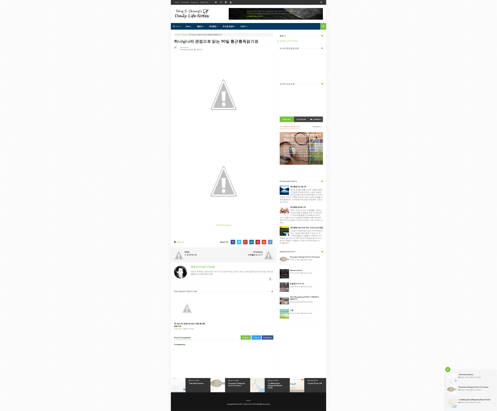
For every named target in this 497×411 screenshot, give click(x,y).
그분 (292, 310)
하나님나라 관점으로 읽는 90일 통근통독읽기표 (216, 41)
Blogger (246, 337)
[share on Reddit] (270, 242)
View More (317, 127)
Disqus (256, 337)
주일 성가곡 (204, 2)
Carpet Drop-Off (275, 383)
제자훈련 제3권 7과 (298, 207)
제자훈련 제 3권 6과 (298, 186)
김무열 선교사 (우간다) (289, 41)
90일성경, (199, 49)
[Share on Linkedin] (251, 242)
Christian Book (290, 148)
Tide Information (465, 374)
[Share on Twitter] (239, 242)
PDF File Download (223, 225)
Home (177, 2)
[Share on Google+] (245, 242)
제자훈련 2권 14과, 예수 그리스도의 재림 (306, 227)
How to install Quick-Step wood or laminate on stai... (317, 385)
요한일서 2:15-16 (297, 283)
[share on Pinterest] (257, 242)
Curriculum (185, 2)
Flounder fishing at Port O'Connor (473, 387)
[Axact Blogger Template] (192, 14)
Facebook (267, 337)
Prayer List (194, 2)
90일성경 (184, 35)
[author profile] (176, 50)
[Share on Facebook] (233, 242)
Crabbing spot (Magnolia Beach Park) (474, 399)
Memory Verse (296, 270)
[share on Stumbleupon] (264, 242)
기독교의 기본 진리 (297, 152)
